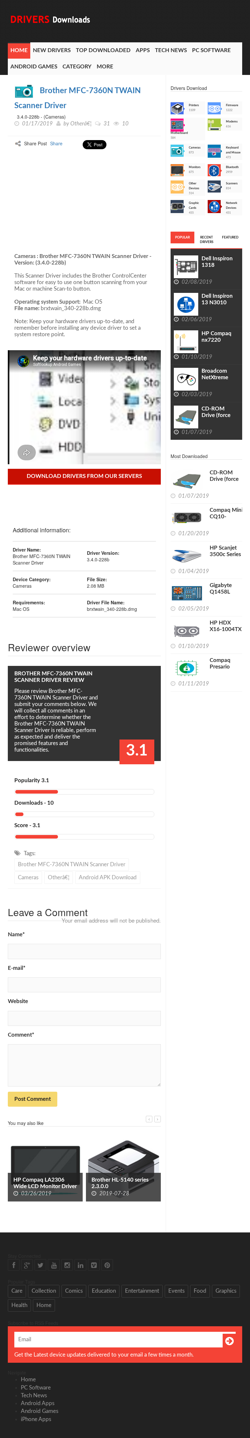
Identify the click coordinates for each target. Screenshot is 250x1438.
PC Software (211, 50)
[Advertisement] (132, 199)
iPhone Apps (36, 1419)
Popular (182, 237)
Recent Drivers (206, 240)
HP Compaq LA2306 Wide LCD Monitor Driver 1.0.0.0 (45, 1186)
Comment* (21, 1035)
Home (19, 50)
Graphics (225, 1291)
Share (56, 143)
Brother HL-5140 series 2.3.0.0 (119, 1183)
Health (19, 1305)
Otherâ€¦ (80, 123)
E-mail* (16, 968)
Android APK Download (108, 877)
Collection (44, 1291)
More (105, 66)
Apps (143, 50)
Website (18, 1001)
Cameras (28, 877)
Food (200, 1291)
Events (176, 1291)
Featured (230, 237)
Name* (16, 934)
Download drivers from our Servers (84, 476)
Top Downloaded (103, 50)
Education (104, 1291)
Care (16, 1291)
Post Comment (32, 1099)
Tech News (171, 50)
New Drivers (52, 50)
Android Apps (37, 1403)
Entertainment (142, 1291)
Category (76, 66)
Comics (74, 1291)
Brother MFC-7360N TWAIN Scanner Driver (71, 864)
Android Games (33, 66)
